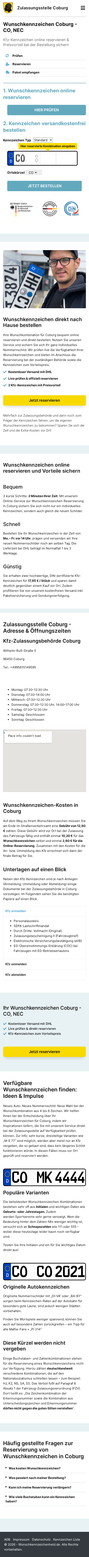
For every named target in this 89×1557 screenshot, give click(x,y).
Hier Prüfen (47, 110)
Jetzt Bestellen (44, 186)
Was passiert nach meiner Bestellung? (37, 1478)
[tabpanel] (44, 937)
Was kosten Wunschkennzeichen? (34, 1468)
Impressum (21, 1539)
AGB (7, 1539)
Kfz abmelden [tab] (15, 975)
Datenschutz (41, 1539)
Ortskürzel (16, 172)
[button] (44, 56)
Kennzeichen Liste (66, 1539)
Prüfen (17, 56)
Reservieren (21, 64)
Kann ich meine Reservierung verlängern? (40, 1487)
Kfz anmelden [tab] (15, 911)
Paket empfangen (25, 72)
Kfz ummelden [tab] (16, 964)
